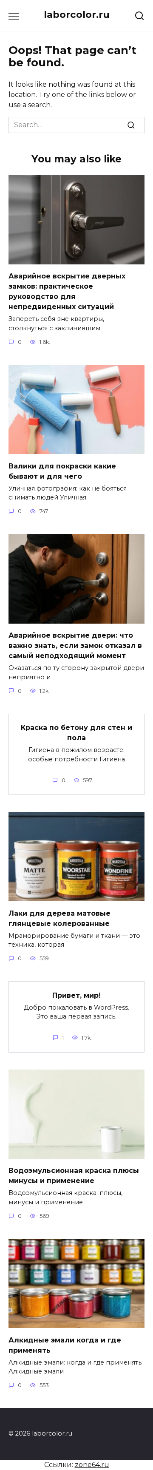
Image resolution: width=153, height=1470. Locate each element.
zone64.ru (92, 1465)
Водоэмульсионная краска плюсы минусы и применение (73, 1175)
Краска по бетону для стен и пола (76, 733)
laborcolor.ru (77, 14)
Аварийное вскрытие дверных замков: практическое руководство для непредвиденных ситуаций (66, 291)
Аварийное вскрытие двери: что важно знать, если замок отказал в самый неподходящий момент (75, 645)
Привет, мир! (76, 995)
